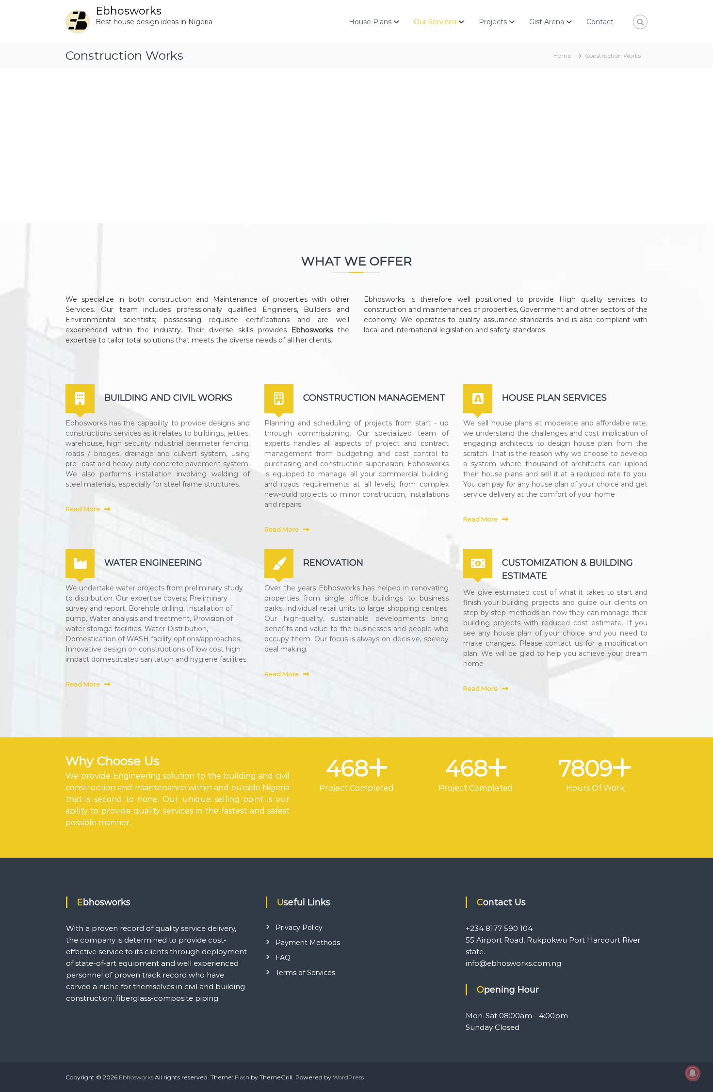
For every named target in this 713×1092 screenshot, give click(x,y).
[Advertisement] (356, 141)
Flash (242, 1077)
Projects (493, 21)
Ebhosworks (129, 10)
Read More (82, 509)
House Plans (370, 21)
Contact (600, 21)
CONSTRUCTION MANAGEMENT (374, 397)
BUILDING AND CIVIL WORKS (168, 397)
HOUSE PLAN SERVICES (554, 397)
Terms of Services (305, 972)
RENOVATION (333, 562)
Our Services (435, 21)
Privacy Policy (299, 927)
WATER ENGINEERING (153, 562)
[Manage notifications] (692, 1073)
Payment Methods (307, 942)
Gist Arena (546, 21)
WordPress (348, 1077)
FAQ (283, 957)
